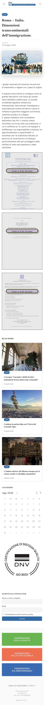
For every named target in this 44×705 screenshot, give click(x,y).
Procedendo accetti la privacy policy (19, 614)
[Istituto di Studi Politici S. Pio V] (22, 3)
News (4, 14)
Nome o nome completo (11, 598)
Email (4, 606)
